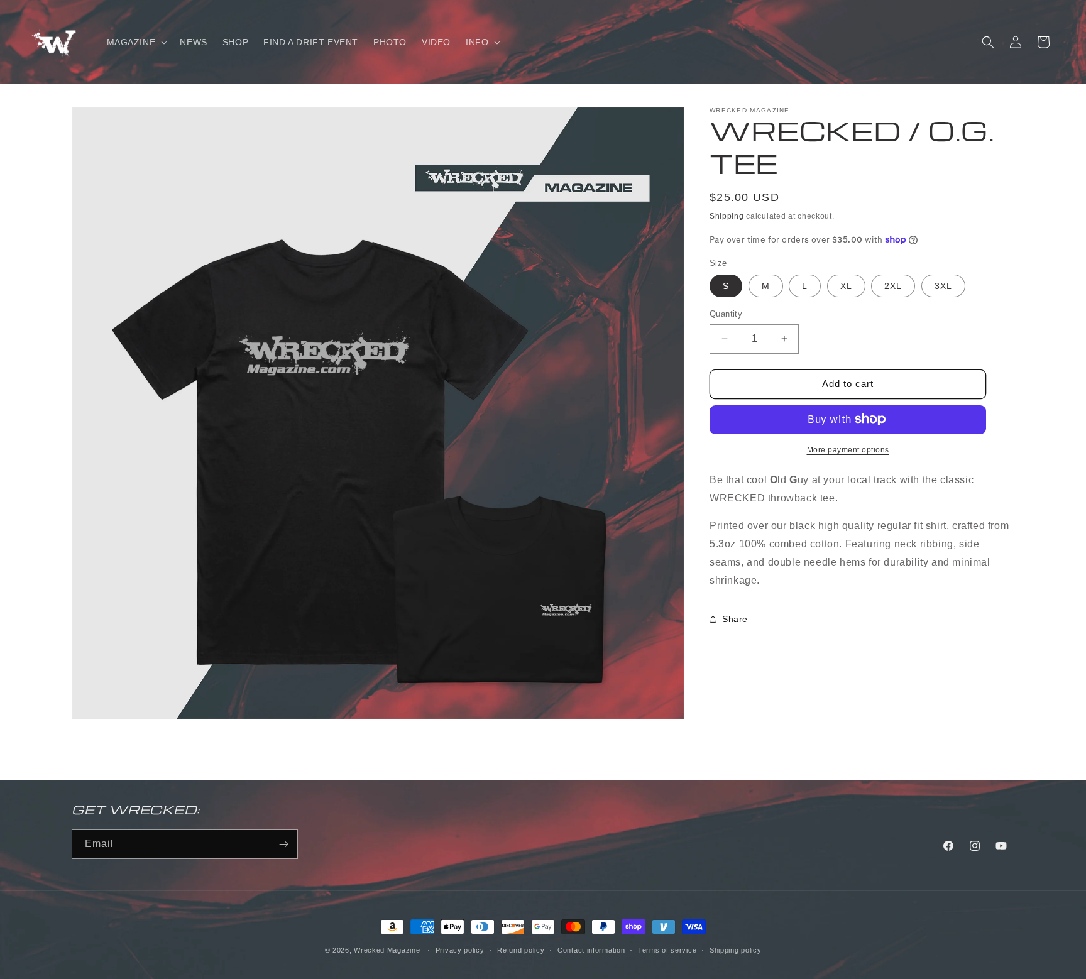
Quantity (726, 314)
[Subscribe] (283, 844)
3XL (943, 286)
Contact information (591, 950)
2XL (893, 286)
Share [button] (735, 618)
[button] (136, 42)
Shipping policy (736, 950)
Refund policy (520, 950)
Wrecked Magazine (387, 950)
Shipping (727, 216)
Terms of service (667, 950)
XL (846, 286)
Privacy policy (460, 950)
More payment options (848, 449)
